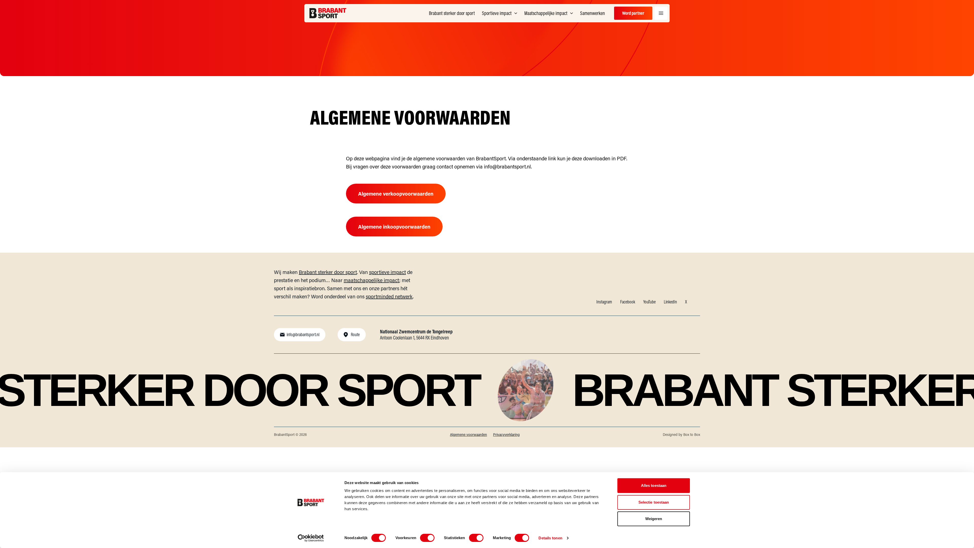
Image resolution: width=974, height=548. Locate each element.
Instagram (604, 302)
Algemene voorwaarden (468, 434)
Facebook (627, 302)
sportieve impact (387, 272)
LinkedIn (670, 302)
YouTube (649, 302)
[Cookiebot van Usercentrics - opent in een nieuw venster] (311, 538)
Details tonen (550, 538)
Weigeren (653, 519)
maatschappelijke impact (371, 280)
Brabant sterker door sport (328, 272)
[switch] (427, 538)
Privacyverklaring (506, 434)
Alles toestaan (653, 485)
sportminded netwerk (389, 296)
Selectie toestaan (653, 502)
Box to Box (691, 434)
